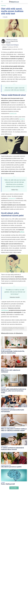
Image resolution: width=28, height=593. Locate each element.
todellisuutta (13, 113)
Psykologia (3, 5)
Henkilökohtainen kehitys (7, 408)
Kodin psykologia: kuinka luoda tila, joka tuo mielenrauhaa (13, 352)
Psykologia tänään (6, 349)
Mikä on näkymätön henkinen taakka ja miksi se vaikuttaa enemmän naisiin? (14, 429)
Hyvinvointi (4, 368)
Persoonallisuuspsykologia (8, 427)
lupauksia (22, 119)
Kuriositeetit (4, 446)
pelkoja (22, 232)
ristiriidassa (4, 310)
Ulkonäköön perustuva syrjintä (11, 467)
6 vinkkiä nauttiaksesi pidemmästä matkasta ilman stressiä (12, 448)
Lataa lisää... (14, 488)
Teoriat (3, 482)
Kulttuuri (3, 387)
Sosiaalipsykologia (6, 465)
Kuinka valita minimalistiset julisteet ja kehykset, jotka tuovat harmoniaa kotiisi (13, 390)
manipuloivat (12, 198)
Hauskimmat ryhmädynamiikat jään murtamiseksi (12, 410)
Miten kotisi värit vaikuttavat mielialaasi (10, 371)
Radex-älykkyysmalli (8, 484)
